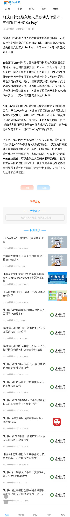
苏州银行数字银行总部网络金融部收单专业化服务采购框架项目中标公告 (23, 492)
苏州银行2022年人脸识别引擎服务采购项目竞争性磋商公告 (24, 365)
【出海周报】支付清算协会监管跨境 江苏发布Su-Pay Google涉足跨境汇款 (23, 277)
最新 (7, 9)
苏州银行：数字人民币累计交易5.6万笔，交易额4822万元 (24, 474)
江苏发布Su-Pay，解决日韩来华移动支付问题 (24, 293)
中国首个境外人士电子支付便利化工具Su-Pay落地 (23, 257)
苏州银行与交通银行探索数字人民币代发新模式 (23, 420)
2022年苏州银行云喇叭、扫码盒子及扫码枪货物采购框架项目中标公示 (24, 347)
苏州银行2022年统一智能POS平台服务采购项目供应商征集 (24, 438)
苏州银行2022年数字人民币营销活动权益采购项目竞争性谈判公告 (24, 401)
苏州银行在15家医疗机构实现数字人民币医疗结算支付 (24, 311)
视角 (43, 9)
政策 (19, 9)
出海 (31, 9)
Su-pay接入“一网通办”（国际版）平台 (23, 239)
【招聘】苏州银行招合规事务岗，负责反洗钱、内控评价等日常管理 (23, 456)
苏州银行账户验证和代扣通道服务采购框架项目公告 (23, 383)
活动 (55, 9)
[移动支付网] (12, 3)
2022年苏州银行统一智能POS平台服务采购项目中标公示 (24, 329)
